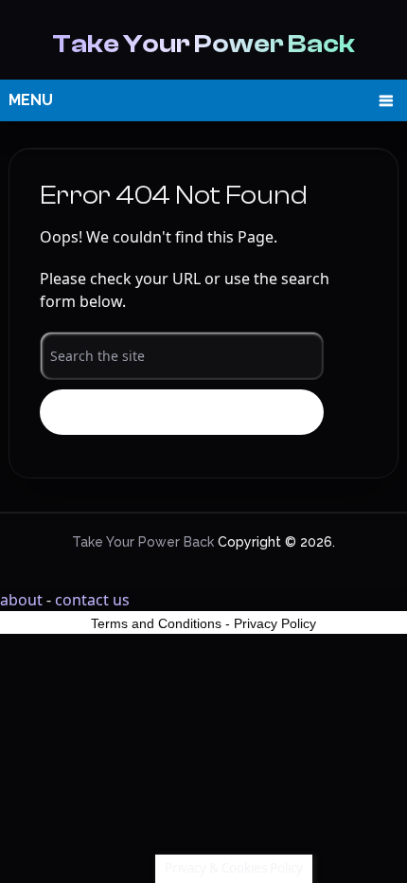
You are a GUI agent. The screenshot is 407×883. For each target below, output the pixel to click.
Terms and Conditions (156, 623)
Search (181, 413)
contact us (92, 599)
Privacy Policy (275, 623)
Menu (31, 100)
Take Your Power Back (203, 43)
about (21, 599)
